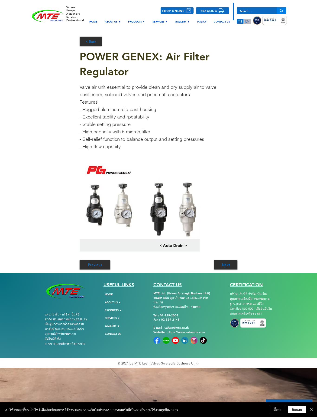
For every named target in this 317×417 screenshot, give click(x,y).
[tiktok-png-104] (203, 340)
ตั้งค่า (277, 409)
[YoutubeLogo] (175, 340)
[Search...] (281, 10)
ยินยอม (297, 409)
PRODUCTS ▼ (113, 310)
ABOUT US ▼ (113, 302)
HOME (109, 294)
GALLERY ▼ (112, 326)
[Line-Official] (166, 340)
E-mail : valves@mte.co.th (171, 327)
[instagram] (194, 340)
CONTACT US (113, 333)
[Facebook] (156, 340)
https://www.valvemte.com (186, 332)
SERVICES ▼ (112, 318)
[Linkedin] (184, 340)
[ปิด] (311, 409)
